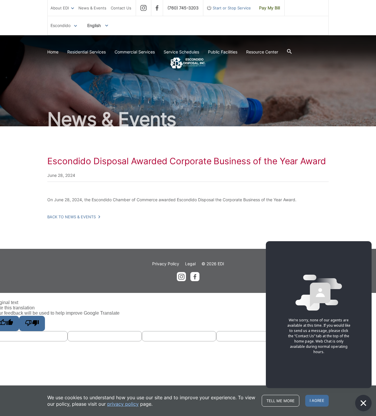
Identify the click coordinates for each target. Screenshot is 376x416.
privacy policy (123, 404)
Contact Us (121, 8)
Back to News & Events (72, 216)
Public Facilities (222, 51)
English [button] (94, 25)
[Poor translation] (32, 323)
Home (52, 51)
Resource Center (262, 51)
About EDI (60, 8)
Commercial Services (135, 51)
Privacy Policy (165, 263)
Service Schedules (181, 51)
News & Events (92, 8)
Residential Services (86, 51)
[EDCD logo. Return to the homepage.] (188, 63)
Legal (190, 263)
